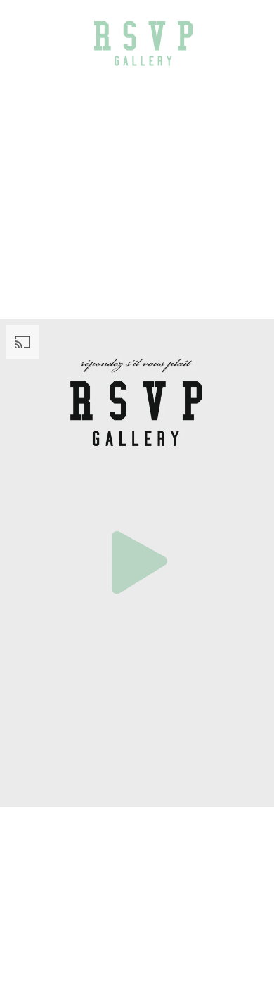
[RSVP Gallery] (143, 43)
